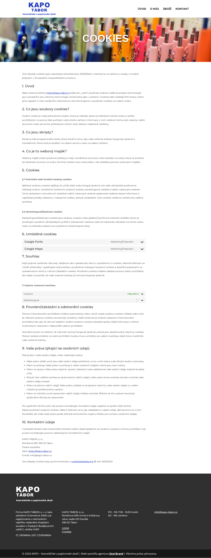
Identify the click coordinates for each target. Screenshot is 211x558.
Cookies (66, 531)
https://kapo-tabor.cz (58, 93)
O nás (154, 9)
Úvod (142, 9)
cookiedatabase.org (82, 461)
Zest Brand (116, 553)
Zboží (167, 9)
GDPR (65, 528)
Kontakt (182, 9)
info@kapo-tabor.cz (165, 512)
